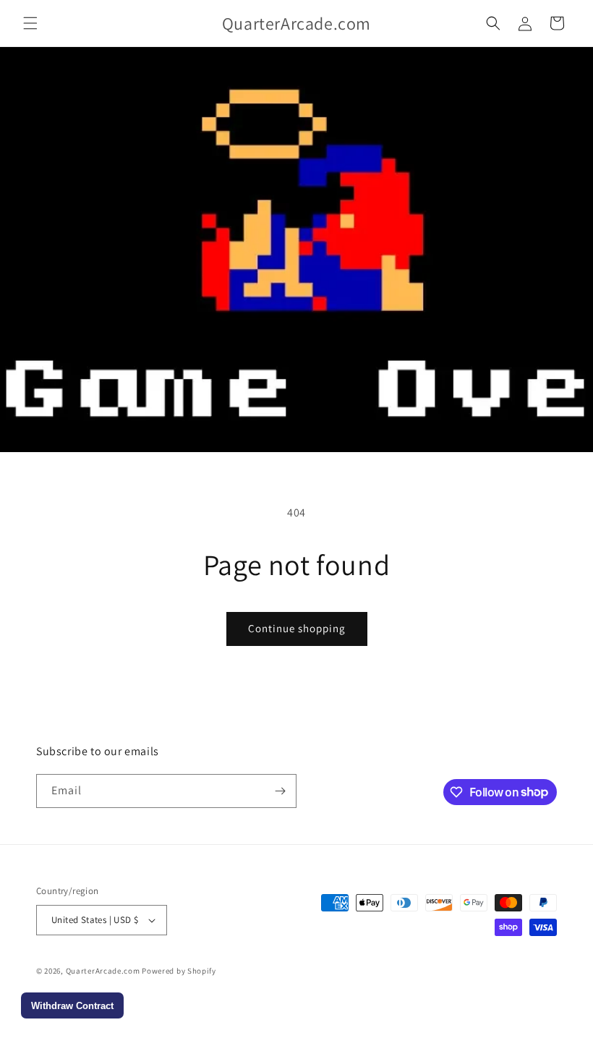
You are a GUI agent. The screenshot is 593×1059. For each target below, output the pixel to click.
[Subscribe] (280, 791)
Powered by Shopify (179, 971)
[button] (30, 23)
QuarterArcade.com (103, 971)
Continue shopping (297, 628)
